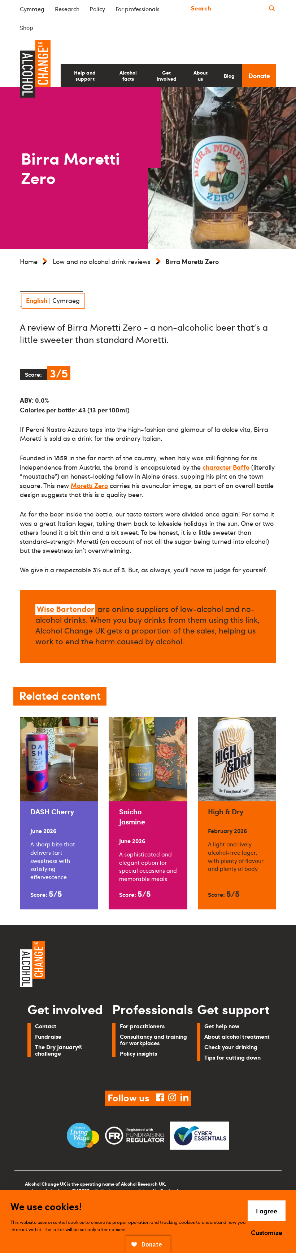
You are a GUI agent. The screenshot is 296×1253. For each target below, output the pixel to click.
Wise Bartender (65, 608)
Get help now (221, 1026)
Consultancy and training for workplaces (153, 1039)
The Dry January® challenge (59, 1050)
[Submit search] (272, 8)
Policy (97, 9)
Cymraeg (32, 9)
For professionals (138, 9)
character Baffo (226, 466)
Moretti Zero (89, 485)
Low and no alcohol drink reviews (102, 261)
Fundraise (48, 1036)
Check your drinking (230, 1047)
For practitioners (142, 1026)
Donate (259, 75)
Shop (26, 28)
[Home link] (81, 964)
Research (67, 9)
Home (29, 261)
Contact (45, 1026)
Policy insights (138, 1053)
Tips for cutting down (232, 1057)
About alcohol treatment (237, 1036)
